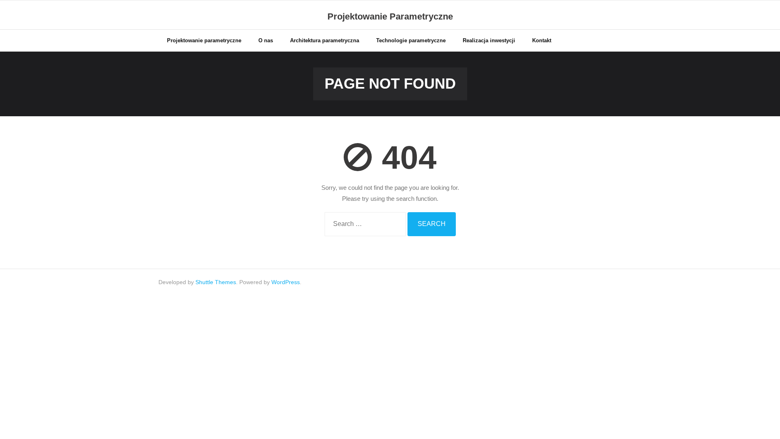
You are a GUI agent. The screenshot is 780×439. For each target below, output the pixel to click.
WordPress (285, 282)
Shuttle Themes (215, 282)
